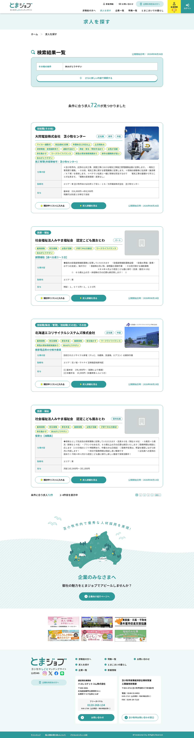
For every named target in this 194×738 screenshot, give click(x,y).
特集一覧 (132, 10)
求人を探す (105, 10)
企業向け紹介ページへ (99, 596)
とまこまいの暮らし (117, 664)
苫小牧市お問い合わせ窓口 (141, 717)
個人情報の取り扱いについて (55, 735)
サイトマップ (36, 735)
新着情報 (110, 4)
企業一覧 (119, 10)
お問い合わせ (127, 4)
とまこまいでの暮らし (152, 10)
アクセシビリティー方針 (78, 735)
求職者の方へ (89, 10)
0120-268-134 (96, 705)
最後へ (157, 495)
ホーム (34, 34)
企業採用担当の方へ (151, 4)
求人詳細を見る (89, 205)
